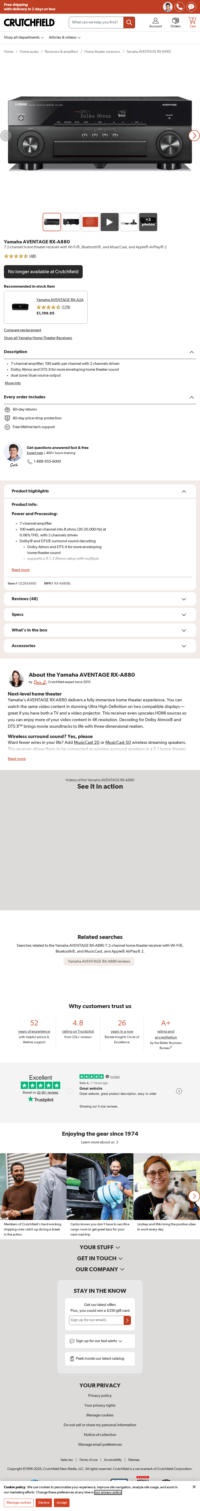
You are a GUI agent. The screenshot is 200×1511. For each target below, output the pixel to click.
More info (13, 383)
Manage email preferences (100, 1445)
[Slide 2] (71, 222)
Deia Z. (39, 682)
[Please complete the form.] (127, 1320)
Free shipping (29, 7)
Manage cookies (100, 1415)
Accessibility (113, 1460)
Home (8, 52)
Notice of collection (100, 1435)
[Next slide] (194, 135)
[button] (194, 1196)
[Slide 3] (90, 222)
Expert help (35, 453)
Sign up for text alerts (97, 1341)
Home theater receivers (102, 52)
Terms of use (88, 1460)
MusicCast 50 (118, 742)
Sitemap (134, 1460)
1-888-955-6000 (47, 462)
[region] (100, 1196)
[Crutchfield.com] (29, 22)
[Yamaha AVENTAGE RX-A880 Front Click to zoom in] (100, 136)
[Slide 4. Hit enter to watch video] (109, 222)
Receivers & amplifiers (61, 52)
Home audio (29, 52)
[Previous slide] (5, 135)
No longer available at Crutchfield (43, 271)
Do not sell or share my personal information (100, 1425)
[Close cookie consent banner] (194, 1487)
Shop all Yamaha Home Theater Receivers (38, 338)
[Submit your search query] (129, 22)
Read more (21, 570)
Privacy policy (100, 1396)
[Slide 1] (52, 222)
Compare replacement (22, 330)
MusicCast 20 (87, 742)
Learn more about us (98, 1142)
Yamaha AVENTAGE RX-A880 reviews (99, 962)
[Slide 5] (129, 222)
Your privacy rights (100, 1406)
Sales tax (66, 1460)
